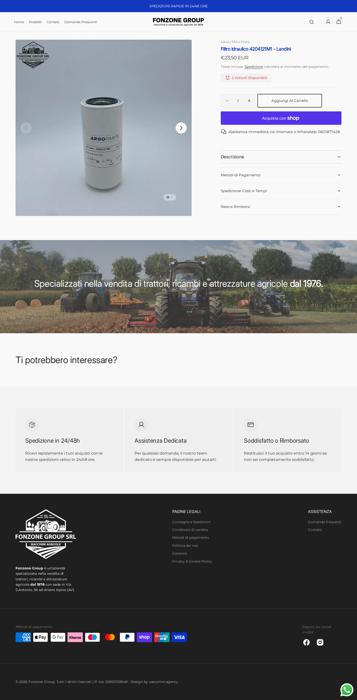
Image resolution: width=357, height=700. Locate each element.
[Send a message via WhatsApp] (347, 690)
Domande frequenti (324, 522)
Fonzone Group (41, 682)
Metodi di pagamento (190, 537)
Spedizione (254, 66)
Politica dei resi (185, 545)
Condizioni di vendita (190, 530)
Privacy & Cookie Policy (192, 561)
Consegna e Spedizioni (191, 522)
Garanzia (179, 553)
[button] (311, 22)
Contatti (315, 530)
